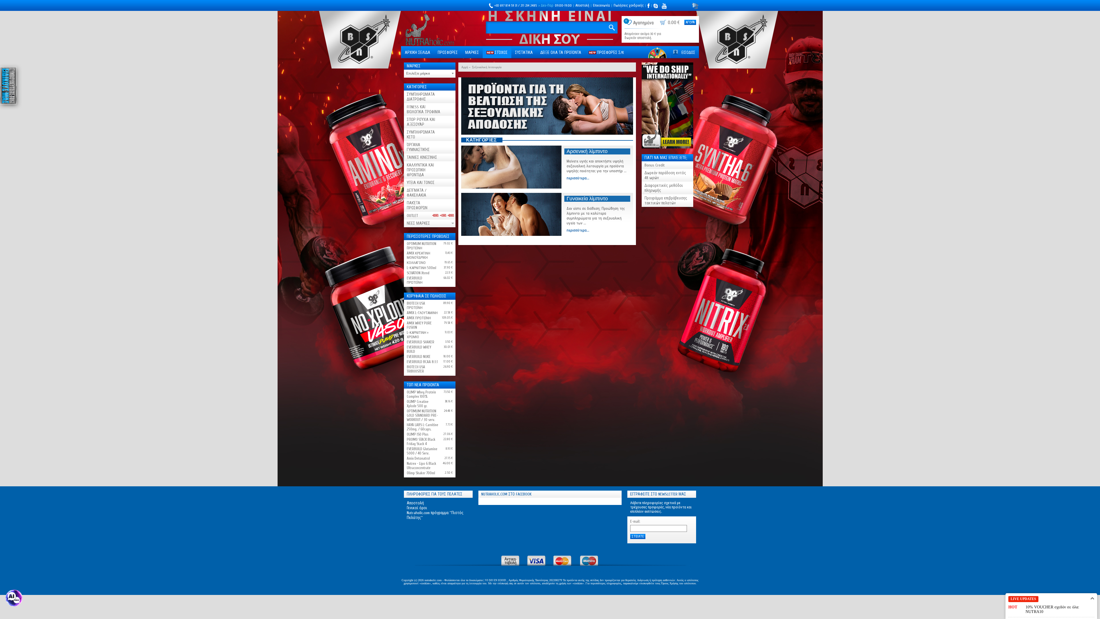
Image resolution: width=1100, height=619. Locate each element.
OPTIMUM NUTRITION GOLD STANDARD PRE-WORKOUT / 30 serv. (422, 415)
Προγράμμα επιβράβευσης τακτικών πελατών (666, 200)
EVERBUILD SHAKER (420, 342)
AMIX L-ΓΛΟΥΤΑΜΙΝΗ (422, 313)
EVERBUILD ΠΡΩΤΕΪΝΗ (415, 280)
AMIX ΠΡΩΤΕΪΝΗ (419, 318)
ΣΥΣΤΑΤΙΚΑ (524, 52)
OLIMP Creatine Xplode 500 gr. (418, 403)
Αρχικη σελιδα (417, 52)
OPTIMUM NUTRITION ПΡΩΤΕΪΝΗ (421, 246)
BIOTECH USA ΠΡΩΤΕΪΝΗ (416, 305)
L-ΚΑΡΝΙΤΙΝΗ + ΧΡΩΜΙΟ (418, 334)
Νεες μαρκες (418, 223)
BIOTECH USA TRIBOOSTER (416, 369)
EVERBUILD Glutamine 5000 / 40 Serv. (422, 451)
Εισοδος (688, 52)
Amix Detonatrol (418, 458)
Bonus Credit (655, 165)
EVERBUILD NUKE (419, 356)
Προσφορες (448, 52)
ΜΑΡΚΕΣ (472, 52)
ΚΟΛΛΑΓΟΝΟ (416, 262)
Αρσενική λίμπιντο (587, 151)
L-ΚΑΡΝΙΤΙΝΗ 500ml (421, 268)
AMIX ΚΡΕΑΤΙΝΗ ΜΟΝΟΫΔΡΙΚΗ (418, 255)
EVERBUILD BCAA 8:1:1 (422, 362)
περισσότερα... (578, 178)
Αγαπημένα (643, 23)
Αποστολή (582, 5)
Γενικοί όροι (417, 508)
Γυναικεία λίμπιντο (587, 198)
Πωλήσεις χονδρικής (629, 5)
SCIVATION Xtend (418, 273)
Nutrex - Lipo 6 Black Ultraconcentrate (421, 465)
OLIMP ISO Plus (417, 434)
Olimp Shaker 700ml (421, 473)
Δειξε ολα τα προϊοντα (560, 52)
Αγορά (690, 22)
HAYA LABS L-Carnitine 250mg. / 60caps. (422, 427)
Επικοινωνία (601, 5)
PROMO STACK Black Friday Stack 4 (421, 441)
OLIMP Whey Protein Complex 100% (421, 394)
